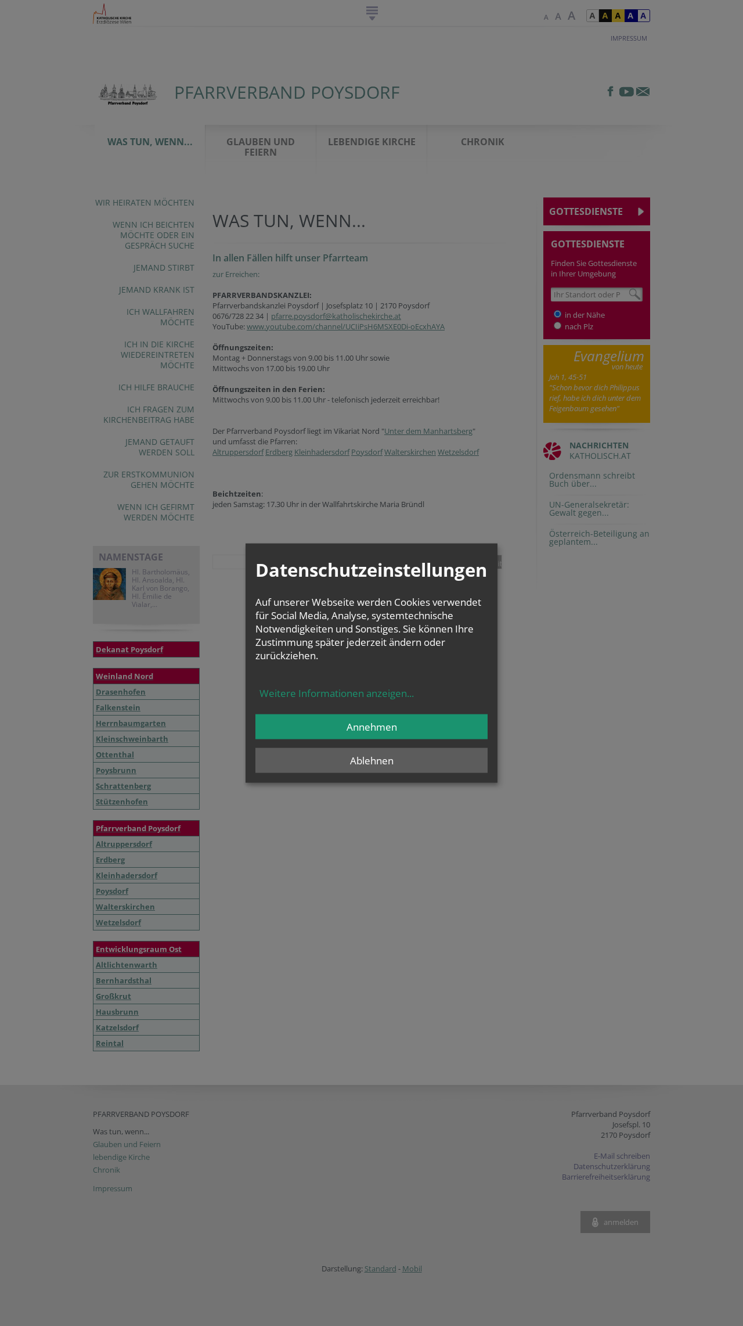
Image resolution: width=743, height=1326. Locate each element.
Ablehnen (372, 760)
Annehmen (372, 727)
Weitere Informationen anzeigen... (336, 693)
